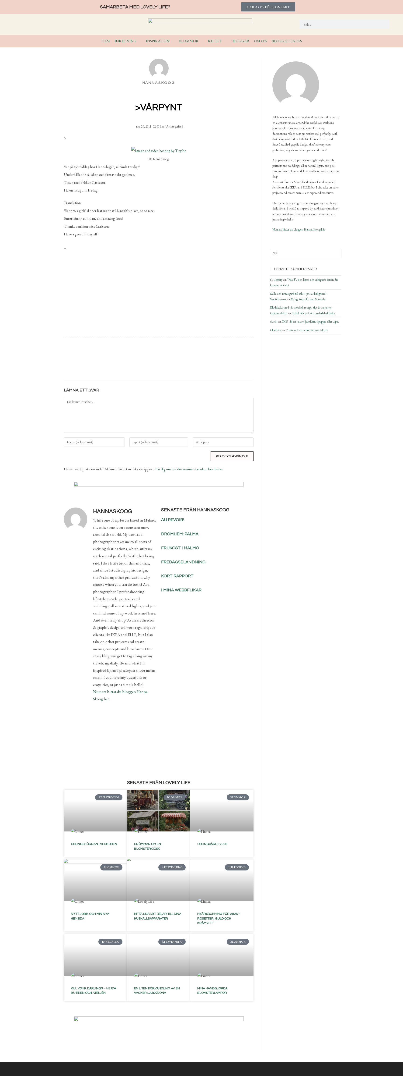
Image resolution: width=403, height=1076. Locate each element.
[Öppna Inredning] (139, 41)
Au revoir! (172, 520)
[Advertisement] (158, 295)
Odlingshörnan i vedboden (94, 844)
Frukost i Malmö (180, 548)
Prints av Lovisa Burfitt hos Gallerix (307, 330)
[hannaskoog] (295, 84)
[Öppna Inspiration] (172, 41)
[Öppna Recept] (225, 41)
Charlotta (275, 330)
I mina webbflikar (181, 590)
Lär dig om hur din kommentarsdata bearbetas (189, 469)
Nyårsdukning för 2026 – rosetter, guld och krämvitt (218, 918)
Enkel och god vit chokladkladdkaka (313, 313)
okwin (273, 321)
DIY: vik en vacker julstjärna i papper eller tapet (310, 321)
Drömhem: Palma (179, 534)
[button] (132, 364)
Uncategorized (174, 126)
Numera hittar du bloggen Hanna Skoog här (298, 229)
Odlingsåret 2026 (212, 844)
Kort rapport (177, 576)
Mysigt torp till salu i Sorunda (308, 299)
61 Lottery (276, 280)
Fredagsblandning (183, 562)
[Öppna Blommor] (201, 41)
